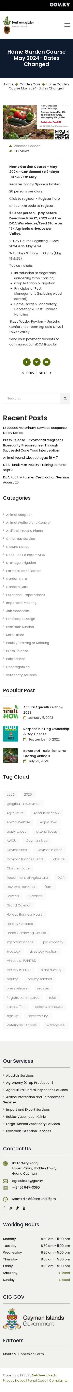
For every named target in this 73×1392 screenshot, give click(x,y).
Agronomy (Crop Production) (29, 1082)
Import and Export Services (28, 1109)
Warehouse (55, 1025)
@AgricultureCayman (24, 803)
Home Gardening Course (26, 933)
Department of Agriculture (27, 877)
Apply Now (48, 822)
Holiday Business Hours (24, 914)
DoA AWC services (21, 886)
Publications (15, 659)
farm (48, 886)
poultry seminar (40, 979)
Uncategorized (18, 667)
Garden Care (16, 578)
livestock (13, 951)
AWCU (11, 840)
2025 (10, 794)
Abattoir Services (20, 1075)
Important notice (20, 942)
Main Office (15, 635)
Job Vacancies (18, 611)
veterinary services (21, 675)
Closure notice (18, 868)
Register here (49, 198)
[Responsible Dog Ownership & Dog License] (10, 734)
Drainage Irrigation (21, 562)
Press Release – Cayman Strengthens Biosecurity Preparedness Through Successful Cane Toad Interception (33, 445)
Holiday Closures (20, 923)
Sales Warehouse (49, 1006)
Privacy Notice (14, 1380)
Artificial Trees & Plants (24, 530)
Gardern (35, 896)
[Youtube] (23, 1208)
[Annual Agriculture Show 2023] (10, 712)
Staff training (38, 1016)
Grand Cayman (19, 905)
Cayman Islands (49, 850)
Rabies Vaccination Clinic (26, 1116)
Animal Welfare (18, 822)
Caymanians (17, 850)
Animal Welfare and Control (28, 522)
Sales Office (16, 1006)
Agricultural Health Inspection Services (37, 1090)
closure (59, 859)
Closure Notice (17, 546)
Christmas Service (20, 538)
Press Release (17, 651)
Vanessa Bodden (27, 146)
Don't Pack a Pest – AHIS (25, 555)
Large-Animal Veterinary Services (33, 1124)
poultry (12, 979)
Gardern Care (17, 586)
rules (53, 997)
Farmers (13, 896)
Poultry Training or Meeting (27, 643)
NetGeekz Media (45, 1375)
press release (17, 988)
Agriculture (15, 813)
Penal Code (37, 1380)
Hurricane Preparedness (25, 595)
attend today (47, 831)
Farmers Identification (23, 570)
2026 (28, 794)
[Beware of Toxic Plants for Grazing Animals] (10, 755)
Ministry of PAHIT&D (21, 960)
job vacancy (53, 942)
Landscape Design (20, 618)
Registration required (23, 997)
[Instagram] (10, 1208)
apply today (16, 831)
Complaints (58, 1380)
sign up (12, 1016)
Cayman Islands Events (25, 859)
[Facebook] (5, 1208)
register (43, 988)
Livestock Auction (20, 627)
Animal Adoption (19, 514)
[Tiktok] (17, 1208)
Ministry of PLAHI (19, 970)
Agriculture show (46, 813)
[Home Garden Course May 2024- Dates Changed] (27, 362)
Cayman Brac (37, 840)
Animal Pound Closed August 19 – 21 (30, 457)
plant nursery (51, 970)
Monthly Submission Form (23, 1354)
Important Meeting (21, 602)
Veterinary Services (22, 1025)
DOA (61, 877)
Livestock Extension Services (28, 1131)
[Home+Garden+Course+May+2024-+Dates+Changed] (37, 362)
